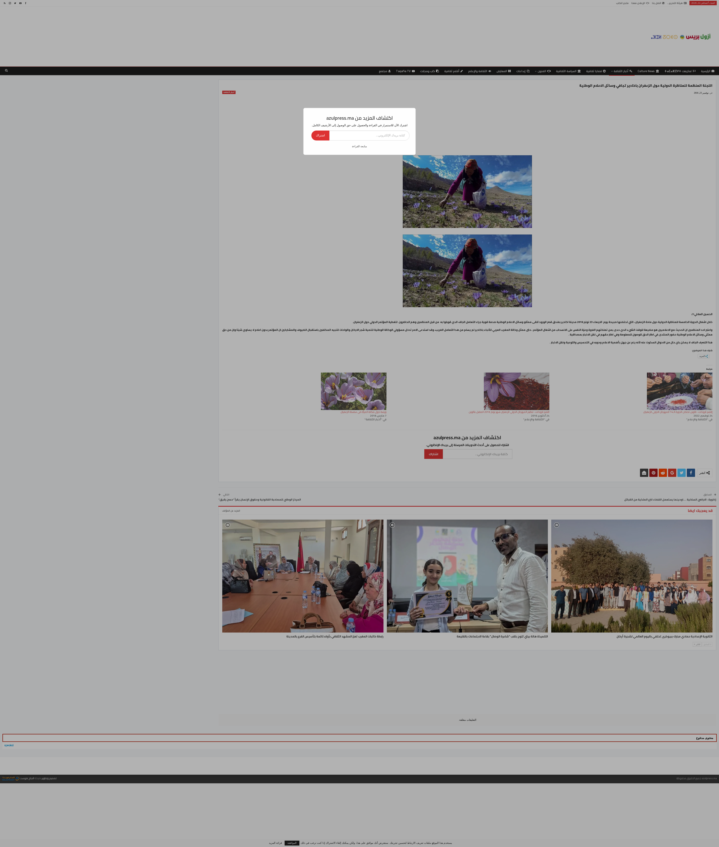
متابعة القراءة (359, 146)
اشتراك (320, 135)
